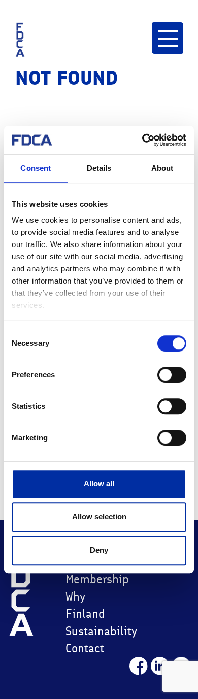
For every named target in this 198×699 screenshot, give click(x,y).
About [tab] (162, 168)
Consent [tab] (35, 168)
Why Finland (85, 605)
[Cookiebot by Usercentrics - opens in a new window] (142, 140)
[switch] (171, 375)
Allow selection (99, 516)
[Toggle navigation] (167, 37)
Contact (84, 648)
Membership (95, 579)
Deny (99, 550)
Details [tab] (99, 168)
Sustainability (95, 630)
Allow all (99, 483)
